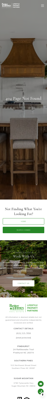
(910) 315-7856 (23, 333)
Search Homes (23, 230)
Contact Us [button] (23, 283)
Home (23, 221)
